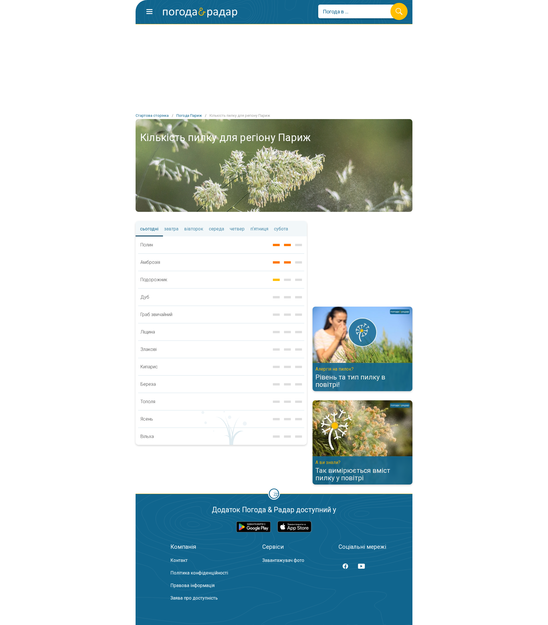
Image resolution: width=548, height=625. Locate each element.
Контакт (179, 560)
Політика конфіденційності (199, 573)
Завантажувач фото (283, 560)
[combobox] (358, 11)
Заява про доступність (194, 598)
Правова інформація (192, 585)
